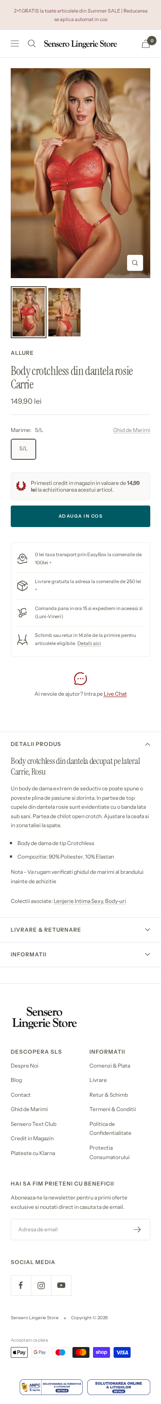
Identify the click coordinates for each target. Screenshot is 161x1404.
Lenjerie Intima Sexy (78, 901)
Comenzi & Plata (109, 1065)
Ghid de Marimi (131, 430)
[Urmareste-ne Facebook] (21, 1285)
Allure (22, 352)
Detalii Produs (36, 744)
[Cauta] (32, 43)
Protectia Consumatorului (109, 1152)
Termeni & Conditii (112, 1109)
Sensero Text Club (33, 1124)
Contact (21, 1094)
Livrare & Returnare (46, 929)
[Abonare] (137, 1229)
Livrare (98, 1080)
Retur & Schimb (108, 1094)
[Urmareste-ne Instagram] (41, 1285)
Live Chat (115, 693)
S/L (23, 448)
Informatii (29, 954)
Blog (16, 1080)
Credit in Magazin (32, 1138)
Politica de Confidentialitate (110, 1129)
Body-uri (115, 901)
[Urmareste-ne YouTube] (61, 1285)
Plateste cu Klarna (33, 1153)
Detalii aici (89, 643)
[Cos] (145, 43)
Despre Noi (24, 1065)
